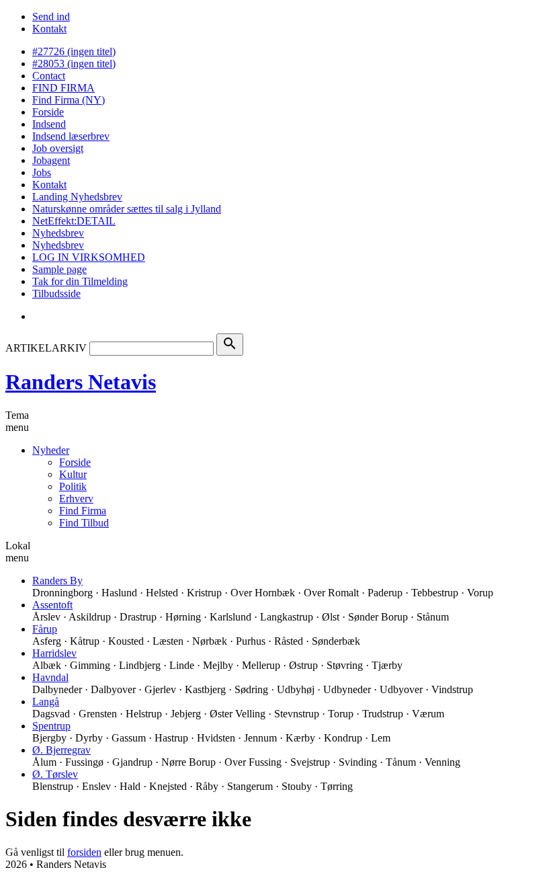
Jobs (41, 172)
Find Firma (82, 510)
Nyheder (50, 450)
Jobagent (51, 160)
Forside (48, 112)
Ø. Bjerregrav (61, 750)
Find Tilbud (84, 522)
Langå (45, 701)
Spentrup (51, 725)
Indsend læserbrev (71, 136)
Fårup (44, 629)
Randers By (57, 580)
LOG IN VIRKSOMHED (88, 257)
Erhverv (76, 498)
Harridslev (54, 653)
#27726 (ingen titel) (74, 51)
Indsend (49, 124)
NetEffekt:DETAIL (74, 221)
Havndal (50, 677)
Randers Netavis (80, 382)
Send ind (51, 16)
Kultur (73, 474)
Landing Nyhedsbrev (77, 196)
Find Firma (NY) (68, 100)
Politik (73, 486)
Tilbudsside (56, 293)
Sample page (59, 269)
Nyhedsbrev (58, 233)
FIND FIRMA (63, 87)
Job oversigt (57, 148)
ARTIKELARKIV (46, 348)
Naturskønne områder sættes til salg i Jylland (126, 208)
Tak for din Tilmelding (80, 281)
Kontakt (49, 28)
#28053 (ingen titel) (74, 63)
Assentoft (52, 604)
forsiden (84, 852)
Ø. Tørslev (55, 774)
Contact (48, 75)
